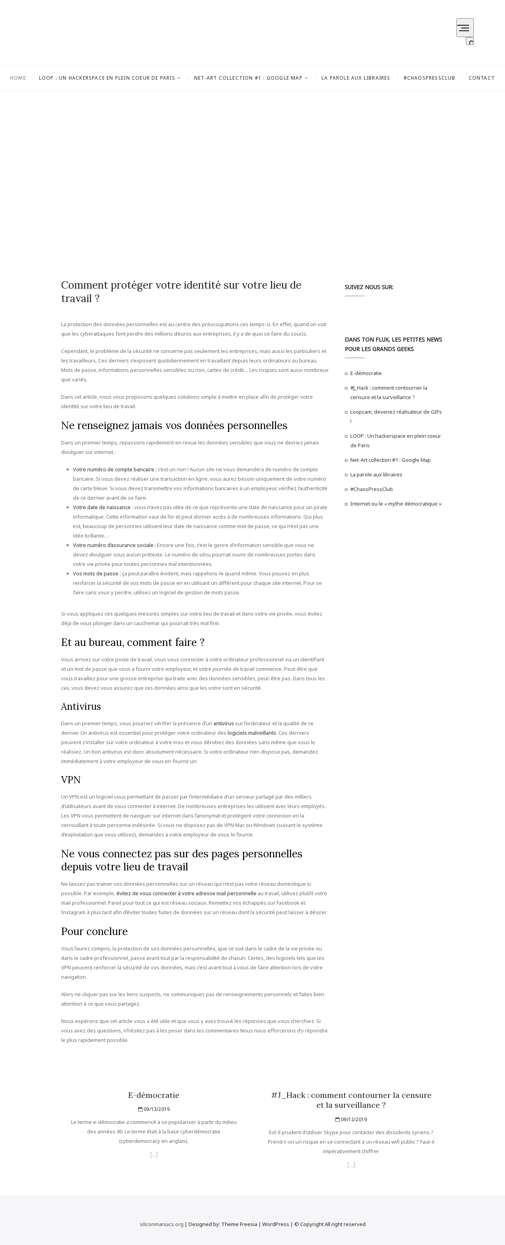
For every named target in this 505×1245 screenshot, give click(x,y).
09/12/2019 (353, 1119)
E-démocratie (366, 373)
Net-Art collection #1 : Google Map (248, 78)
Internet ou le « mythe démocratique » (395, 503)
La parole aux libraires (356, 78)
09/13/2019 (156, 1109)
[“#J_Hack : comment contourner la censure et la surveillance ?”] (351, 1166)
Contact (482, 78)
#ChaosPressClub (430, 78)
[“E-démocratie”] (154, 1155)
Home (18, 78)
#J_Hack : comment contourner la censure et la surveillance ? (351, 1100)
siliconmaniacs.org (161, 1224)
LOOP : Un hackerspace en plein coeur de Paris (107, 78)
